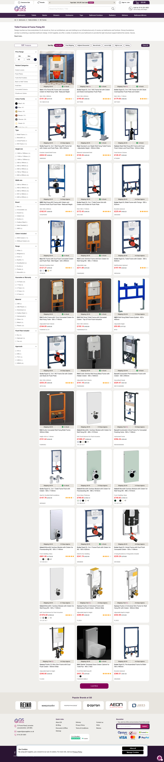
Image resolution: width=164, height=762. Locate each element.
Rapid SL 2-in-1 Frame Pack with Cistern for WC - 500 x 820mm (94, 548)
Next (114, 2)
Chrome (22, 119)
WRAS (20, 363)
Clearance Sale (25, 2)
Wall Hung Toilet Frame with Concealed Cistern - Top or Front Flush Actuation (92, 318)
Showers (56, 15)
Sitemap (58, 731)
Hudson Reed (22, 222)
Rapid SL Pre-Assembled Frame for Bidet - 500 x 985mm (130, 666)
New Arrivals (97, 45)
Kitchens (125, 15)
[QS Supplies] (20, 8)
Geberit (20, 216)
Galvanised (21, 316)
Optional (21, 338)
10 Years (21, 282)
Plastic (20, 325)
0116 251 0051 (21, 735)
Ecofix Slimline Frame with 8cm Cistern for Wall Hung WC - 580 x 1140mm (93, 260)
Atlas (19, 250)
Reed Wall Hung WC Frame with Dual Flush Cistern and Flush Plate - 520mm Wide (129, 147)
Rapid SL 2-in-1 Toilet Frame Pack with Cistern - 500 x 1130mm (55, 490)
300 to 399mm (22, 162)
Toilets (34, 15)
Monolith (21, 138)
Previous (49, 2)
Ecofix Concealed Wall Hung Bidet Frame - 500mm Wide (55, 431)
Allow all (133, 748)
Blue (21, 107)
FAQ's (98, 725)
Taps (81, 15)
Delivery (78, 722)
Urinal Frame (22, 141)
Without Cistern (23, 241)
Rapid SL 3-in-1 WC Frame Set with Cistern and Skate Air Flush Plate (56, 375)
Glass (20, 319)
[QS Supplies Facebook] (15, 752)
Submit (144, 726)
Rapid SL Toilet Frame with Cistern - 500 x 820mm (130, 260)
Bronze (22, 115)
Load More (94, 686)
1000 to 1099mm (23, 153)
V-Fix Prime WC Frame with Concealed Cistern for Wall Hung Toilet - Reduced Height (55, 91)
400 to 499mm (22, 166)
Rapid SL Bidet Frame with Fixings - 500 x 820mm (130, 203)
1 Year (20, 285)
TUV (19, 357)
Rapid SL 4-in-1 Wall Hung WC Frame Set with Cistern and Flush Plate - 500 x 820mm (56, 147)
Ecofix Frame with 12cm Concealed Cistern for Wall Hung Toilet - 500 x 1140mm (57, 318)
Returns (98, 728)
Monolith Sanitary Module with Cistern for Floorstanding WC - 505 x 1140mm (56, 548)
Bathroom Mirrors (140, 15)
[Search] (113, 8)
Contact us (99, 722)
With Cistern (22, 238)
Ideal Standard (22, 225)
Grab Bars (18, 85)
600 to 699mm (22, 197)
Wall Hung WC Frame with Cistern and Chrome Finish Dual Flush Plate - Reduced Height (56, 203)
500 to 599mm (22, 169)
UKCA (20, 360)
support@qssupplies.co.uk (25, 731)
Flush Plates (19, 74)
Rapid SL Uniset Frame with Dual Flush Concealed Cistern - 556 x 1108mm (129, 548)
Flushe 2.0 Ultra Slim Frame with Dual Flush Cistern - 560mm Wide (55, 666)
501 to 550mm (22, 194)
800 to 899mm (23, 175)
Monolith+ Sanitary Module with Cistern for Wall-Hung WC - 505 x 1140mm (57, 607)
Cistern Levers (19, 70)
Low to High (107, 45)
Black (21, 103)
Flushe (20, 269)
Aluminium (21, 310)
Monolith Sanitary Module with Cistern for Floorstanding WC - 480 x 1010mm (93, 490)
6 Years (20, 294)
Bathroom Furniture (96, 15)
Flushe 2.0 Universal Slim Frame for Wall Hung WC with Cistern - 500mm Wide (130, 607)
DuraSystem (22, 263)
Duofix (20, 260)
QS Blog (58, 725)
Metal (20, 322)
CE (19, 351)
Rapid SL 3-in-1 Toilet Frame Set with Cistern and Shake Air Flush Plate (91, 203)
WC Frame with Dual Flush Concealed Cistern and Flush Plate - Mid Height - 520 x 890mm (56, 260)
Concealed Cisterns (21, 89)
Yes (19, 341)
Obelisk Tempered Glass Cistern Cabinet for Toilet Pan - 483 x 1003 (93, 666)
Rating (128, 45)
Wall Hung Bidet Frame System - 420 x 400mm (129, 318)
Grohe (20, 219)
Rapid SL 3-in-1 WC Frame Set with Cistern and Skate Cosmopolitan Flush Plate (93, 91)
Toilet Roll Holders (21, 78)
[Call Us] (130, 8)
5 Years (20, 291)
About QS (59, 722)
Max (29, 56)
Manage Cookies (133, 752)
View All (145, 45)
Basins (44, 15)
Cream (21, 123)
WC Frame (22, 144)
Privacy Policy (80, 725)
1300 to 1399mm (23, 159)
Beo (19, 206)
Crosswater (22, 210)
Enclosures (69, 15)
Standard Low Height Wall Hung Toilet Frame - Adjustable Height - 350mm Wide (94, 147)
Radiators (112, 15)
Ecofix (20, 266)
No (19, 335)
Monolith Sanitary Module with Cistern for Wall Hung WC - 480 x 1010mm (130, 490)
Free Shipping (69, 45)
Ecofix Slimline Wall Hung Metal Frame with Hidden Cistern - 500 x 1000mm (93, 375)
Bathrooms (21, 15)
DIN (19, 354)
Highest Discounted (83, 45)
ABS (19, 304)
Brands (42, 2)
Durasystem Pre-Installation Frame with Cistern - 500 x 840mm (130, 375)
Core (19, 257)
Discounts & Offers (62, 728)
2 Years (20, 288)
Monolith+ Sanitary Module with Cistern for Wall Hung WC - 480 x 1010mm (94, 431)
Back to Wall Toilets (21, 82)
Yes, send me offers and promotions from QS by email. (134, 722)
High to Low (118, 45)
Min (20, 56)
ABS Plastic (21, 307)
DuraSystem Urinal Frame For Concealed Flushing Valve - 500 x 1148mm (130, 431)
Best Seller (58, 45)
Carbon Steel (22, 313)
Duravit (20, 213)
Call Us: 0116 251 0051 (141, 8)
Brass (21, 111)
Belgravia (21, 253)
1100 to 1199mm (23, 156)
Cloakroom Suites (21, 93)
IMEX (19, 228)
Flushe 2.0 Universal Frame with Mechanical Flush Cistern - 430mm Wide (90, 607)
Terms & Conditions (82, 728)
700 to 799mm (22, 172)
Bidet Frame (22, 134)
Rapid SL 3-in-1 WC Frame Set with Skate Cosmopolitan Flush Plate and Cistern (130, 91)
